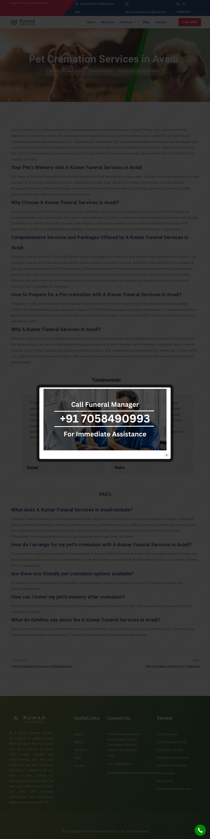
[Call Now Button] (200, 830)
